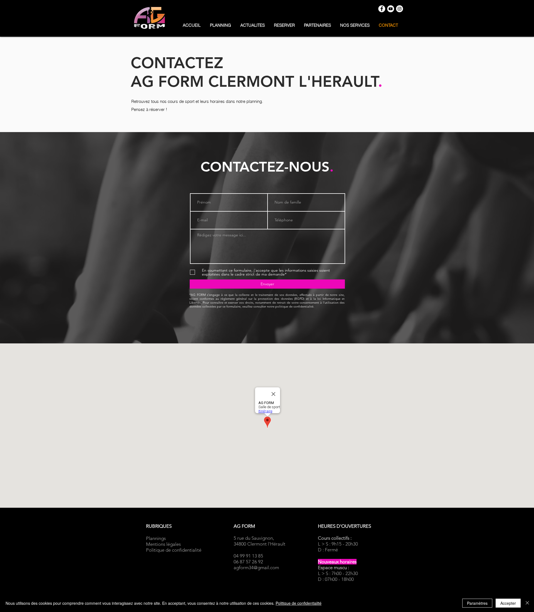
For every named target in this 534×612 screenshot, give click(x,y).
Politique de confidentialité (299, 603)
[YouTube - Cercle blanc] (390, 8)
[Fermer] (527, 603)
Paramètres (477, 603)
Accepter (508, 603)
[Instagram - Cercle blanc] (399, 8)
